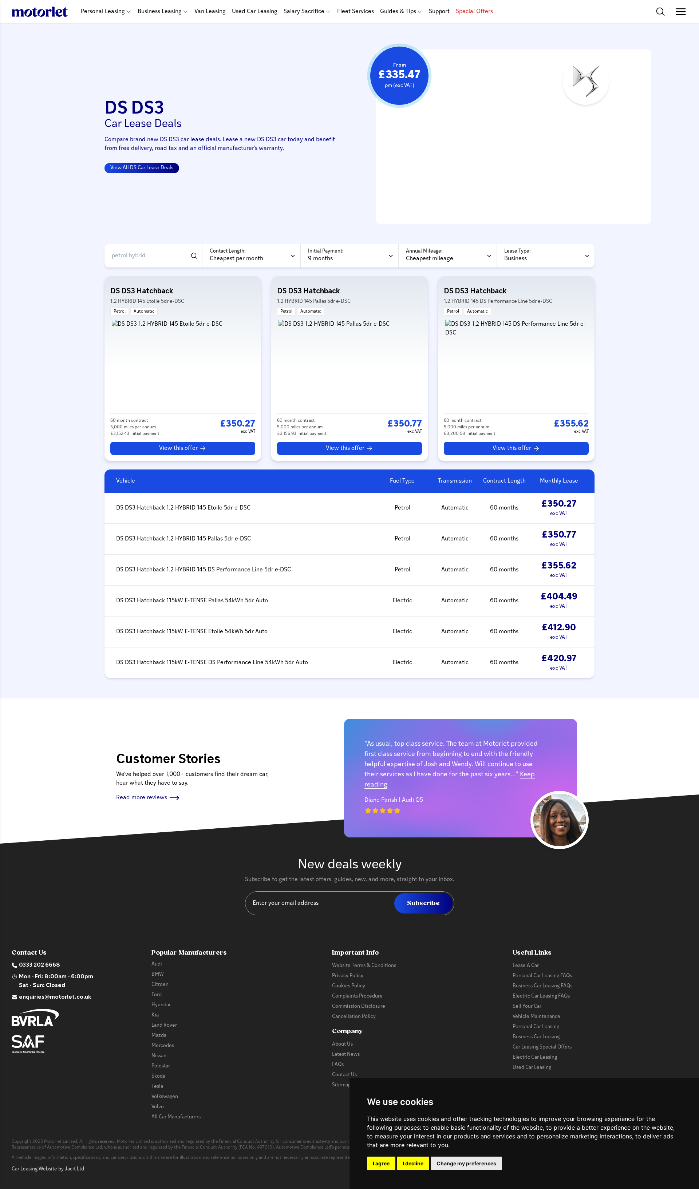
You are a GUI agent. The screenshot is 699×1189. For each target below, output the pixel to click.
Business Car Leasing (536, 1037)
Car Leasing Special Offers (542, 1047)
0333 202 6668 (39, 965)
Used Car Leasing (254, 12)
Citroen (160, 984)
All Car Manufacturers (176, 1117)
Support (439, 12)
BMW (157, 974)
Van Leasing (210, 12)
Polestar (160, 1066)
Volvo (157, 1107)
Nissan (158, 1056)
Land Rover (164, 1025)
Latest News (346, 1054)
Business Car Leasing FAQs (542, 986)
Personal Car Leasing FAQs (542, 976)
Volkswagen (164, 1096)
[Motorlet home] (40, 12)
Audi (156, 964)
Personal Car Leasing (536, 1027)
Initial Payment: (326, 251)
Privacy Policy (347, 976)
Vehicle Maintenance (536, 1016)
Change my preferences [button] (466, 1163)
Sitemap (341, 1085)
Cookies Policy (348, 986)
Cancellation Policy (354, 1016)
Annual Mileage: (424, 251)
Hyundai (160, 1005)
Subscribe (423, 903)
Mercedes (162, 1046)
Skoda (158, 1076)
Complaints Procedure (357, 996)
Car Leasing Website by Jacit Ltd (48, 1169)
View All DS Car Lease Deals (141, 168)
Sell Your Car (527, 1006)
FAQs (338, 1064)
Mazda (158, 1035)
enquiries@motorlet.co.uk (55, 997)
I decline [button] (413, 1163)
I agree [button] (381, 1163)
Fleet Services (355, 12)
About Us (342, 1044)
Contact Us (344, 1075)
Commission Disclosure (358, 1006)
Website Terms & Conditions (364, 965)
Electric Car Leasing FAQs (541, 996)
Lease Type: (517, 251)
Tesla (157, 1086)
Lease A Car (526, 965)
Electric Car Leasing (535, 1057)
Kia (155, 1015)
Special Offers (474, 12)
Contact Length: (228, 251)
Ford (156, 995)
